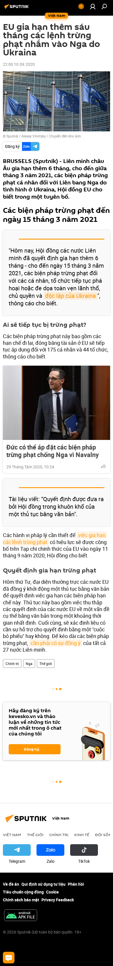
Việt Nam (12, 834)
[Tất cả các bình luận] (8, 957)
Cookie (52, 892)
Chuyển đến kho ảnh (65, 136)
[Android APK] (20, 915)
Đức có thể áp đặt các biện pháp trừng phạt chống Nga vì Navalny (52, 450)
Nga (29, 663)
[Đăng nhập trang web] (93, 6)
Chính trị (12, 663)
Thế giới (45, 663)
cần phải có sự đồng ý (56, 642)
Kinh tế (81, 834)
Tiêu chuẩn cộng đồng (23, 892)
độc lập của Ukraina (70, 296)
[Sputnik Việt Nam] (17, 8)
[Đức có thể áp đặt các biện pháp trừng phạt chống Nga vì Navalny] (56, 403)
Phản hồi (76, 884)
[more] (103, 466)
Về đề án (11, 884)
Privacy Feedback (57, 899)
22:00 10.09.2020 (19, 64)
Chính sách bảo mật (21, 899)
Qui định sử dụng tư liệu (43, 884)
